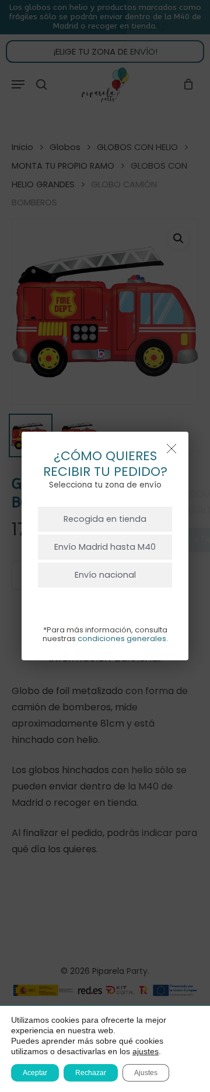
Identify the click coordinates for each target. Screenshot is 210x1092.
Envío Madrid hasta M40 (105, 547)
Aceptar (35, 1073)
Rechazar (90, 1073)
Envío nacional (105, 575)
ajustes (145, 1051)
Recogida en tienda (105, 519)
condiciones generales (122, 638)
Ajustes (146, 1073)
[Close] (171, 448)
